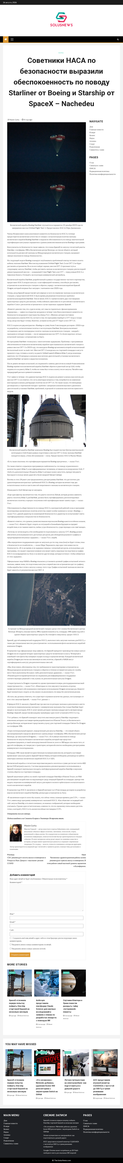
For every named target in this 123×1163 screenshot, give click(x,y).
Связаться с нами (96, 165)
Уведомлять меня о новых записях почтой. (29, 948)
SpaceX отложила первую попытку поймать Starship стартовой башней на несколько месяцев (19, 1006)
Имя (12, 914)
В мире (92, 132)
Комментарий (16, 882)
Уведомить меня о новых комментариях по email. (31, 944)
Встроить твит (56, 818)
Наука (61, 53)
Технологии (41, 1052)
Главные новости (96, 129)
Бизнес (92, 135)
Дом (91, 126)
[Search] (117, 39)
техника (92, 141)
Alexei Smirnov (24, 1016)
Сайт (12, 930)
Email (12, 922)
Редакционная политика (99, 171)
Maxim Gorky (15, 120)
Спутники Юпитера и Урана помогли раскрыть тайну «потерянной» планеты (72, 1006)
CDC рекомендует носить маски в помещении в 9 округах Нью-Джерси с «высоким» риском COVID (26, 858)
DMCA (92, 168)
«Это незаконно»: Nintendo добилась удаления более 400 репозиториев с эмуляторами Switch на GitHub (61, 1129)
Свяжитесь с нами (96, 150)
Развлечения (94, 147)
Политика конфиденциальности (102, 174)
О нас (91, 162)
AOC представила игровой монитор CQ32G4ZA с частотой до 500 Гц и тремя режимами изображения (61, 1144)
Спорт (92, 144)
